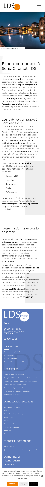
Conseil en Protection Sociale (15, 384)
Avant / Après (9, 446)
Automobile (8, 417)
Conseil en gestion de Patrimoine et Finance (20, 381)
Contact (9, 464)
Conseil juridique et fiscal (13, 388)
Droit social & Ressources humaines (17, 391)
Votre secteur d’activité (18, 402)
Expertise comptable (12, 394)
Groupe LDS (11, 346)
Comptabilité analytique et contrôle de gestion (21, 378)
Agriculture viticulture (12, 407)
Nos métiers (11, 369)
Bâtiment (7, 420)
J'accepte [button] (12, 484)
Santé (6, 434)
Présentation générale (12, 352)
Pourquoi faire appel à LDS (14, 362)
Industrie (7, 430)
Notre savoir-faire (10, 358)
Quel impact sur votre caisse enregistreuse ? (20, 450)
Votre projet (12, 457)
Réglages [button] (23, 484)
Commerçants (9, 424)
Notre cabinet (9, 355)
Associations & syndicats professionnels (18, 414)
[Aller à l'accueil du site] (12, 6)
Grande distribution (11, 427)
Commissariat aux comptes (14, 374)
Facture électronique (17, 441)
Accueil (13, 48)
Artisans (7, 410)
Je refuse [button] (33, 484)
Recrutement (12, 461)
